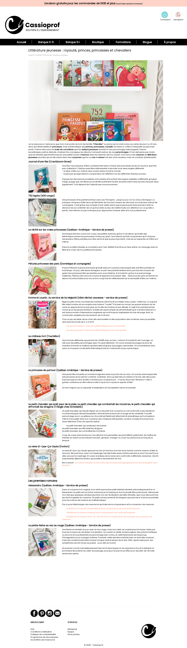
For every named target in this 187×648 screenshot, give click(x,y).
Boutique (98, 42)
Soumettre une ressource (43, 640)
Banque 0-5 (46, 42)
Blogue (147, 42)
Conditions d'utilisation (41, 631)
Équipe (71, 631)
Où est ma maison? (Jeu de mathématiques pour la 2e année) (96, 330)
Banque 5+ (73, 42)
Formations (123, 42)
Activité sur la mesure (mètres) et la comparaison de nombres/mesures (100, 512)
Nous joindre (74, 634)
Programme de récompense (44, 637)
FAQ (32, 629)
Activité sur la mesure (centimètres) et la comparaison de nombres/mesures (103, 508)
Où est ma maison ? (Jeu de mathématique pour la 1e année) (95, 326)
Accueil (21, 42)
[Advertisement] (93, 583)
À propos (170, 42)
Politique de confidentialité (43, 634)
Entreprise (72, 629)
